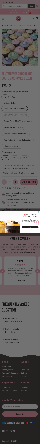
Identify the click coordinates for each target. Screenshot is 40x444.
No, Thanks (30, 229)
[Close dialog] (39, 212)
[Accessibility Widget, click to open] (36, 222)
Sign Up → (30, 227)
